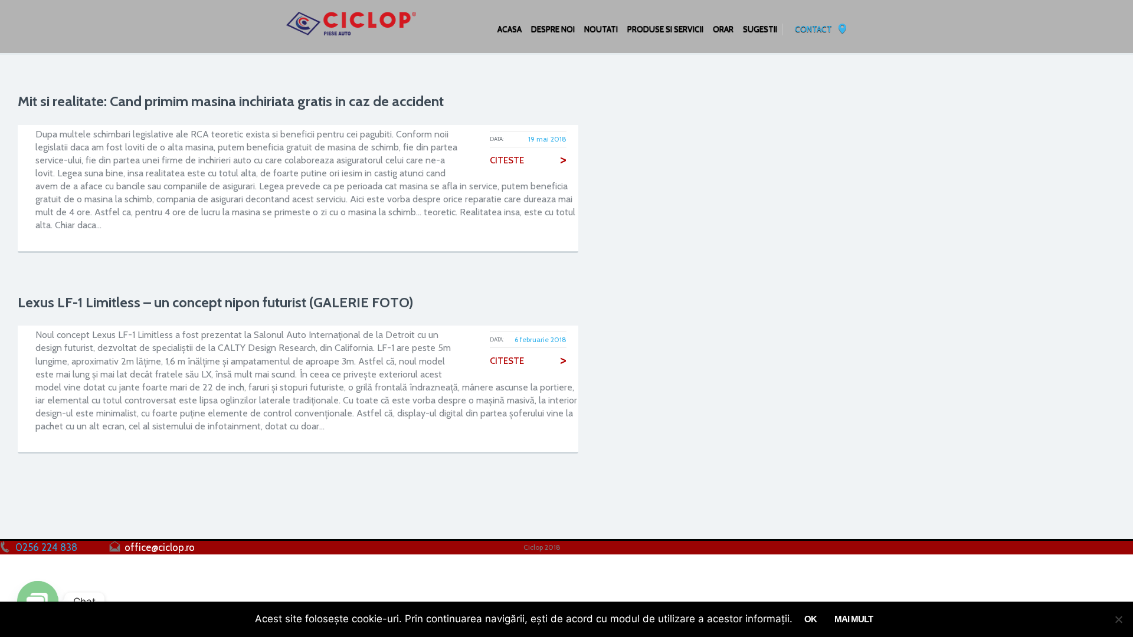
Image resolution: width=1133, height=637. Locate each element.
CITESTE (528, 160)
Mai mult (853, 619)
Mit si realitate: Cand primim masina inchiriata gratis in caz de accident (231, 101)
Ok (810, 619)
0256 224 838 (46, 547)
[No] (1118, 619)
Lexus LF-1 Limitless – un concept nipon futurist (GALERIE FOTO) (215, 302)
